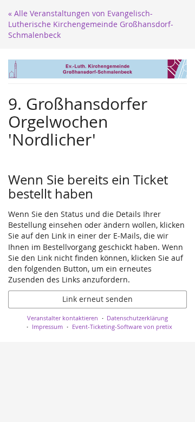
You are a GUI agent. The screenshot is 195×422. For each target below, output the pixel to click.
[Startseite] (97, 69)
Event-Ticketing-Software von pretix (122, 326)
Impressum (47, 326)
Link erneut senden (97, 299)
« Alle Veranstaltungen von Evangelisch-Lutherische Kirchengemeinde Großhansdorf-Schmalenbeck (90, 24)
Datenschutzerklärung (137, 318)
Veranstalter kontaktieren (62, 318)
